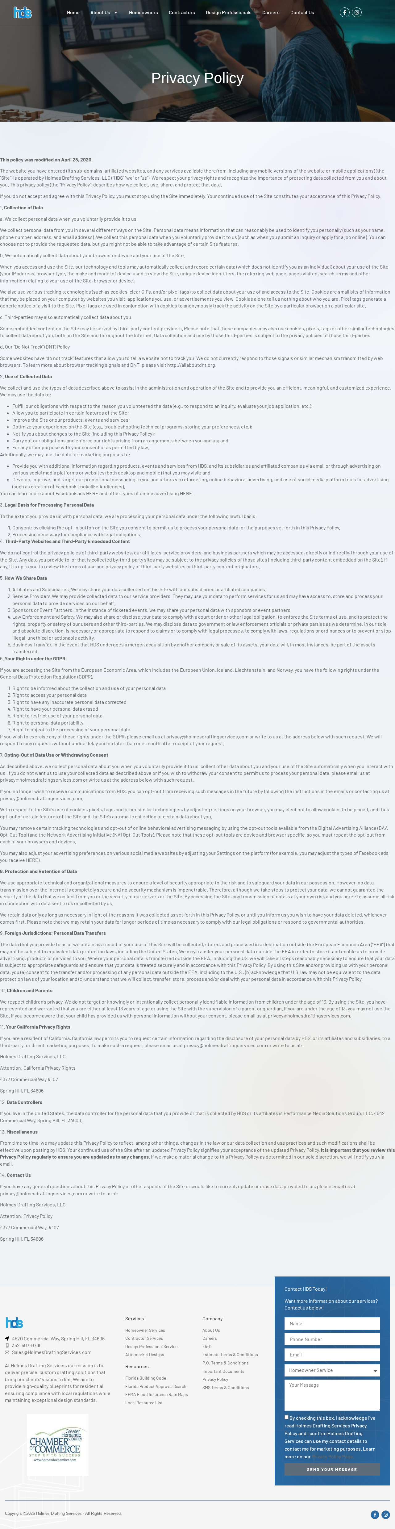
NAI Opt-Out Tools (133, 835)
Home (73, 12)
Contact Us (302, 12)
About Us (100, 12)
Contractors (182, 12)
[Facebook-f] (345, 12)
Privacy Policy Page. (333, 1456)
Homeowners (143, 12)
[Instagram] (357, 12)
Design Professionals (229, 12)
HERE (92, 493)
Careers (271, 12)
